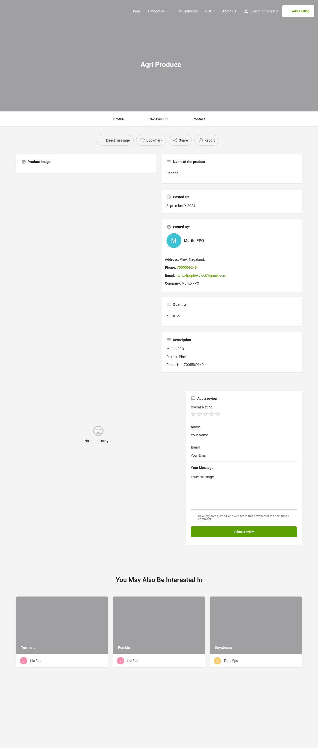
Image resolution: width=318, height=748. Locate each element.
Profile (118, 119)
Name (195, 427)
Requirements (187, 11)
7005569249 (187, 267)
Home (136, 11)
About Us (229, 11)
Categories (156, 11)
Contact (199, 119)
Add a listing (300, 11)
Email (195, 447)
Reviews (157, 119)
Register (272, 11)
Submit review (244, 532)
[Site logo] (4, 11)
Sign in (255, 11)
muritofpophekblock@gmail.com (201, 275)
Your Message (202, 468)
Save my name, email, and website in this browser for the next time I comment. (243, 518)
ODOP (210, 11)
